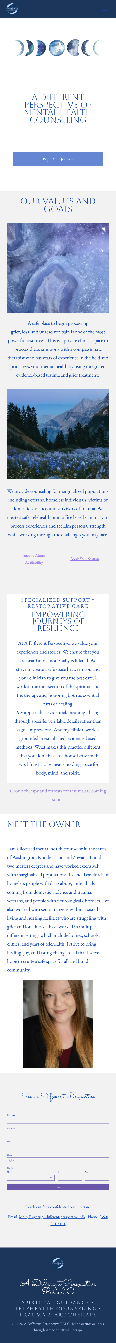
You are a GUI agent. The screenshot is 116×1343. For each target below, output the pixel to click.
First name (11, 1115)
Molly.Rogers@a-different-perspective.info (52, 1216)
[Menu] (104, 9)
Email (9, 1141)
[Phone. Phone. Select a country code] (12, 1160)
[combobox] (31, 1178)
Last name (11, 1128)
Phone (9, 1155)
